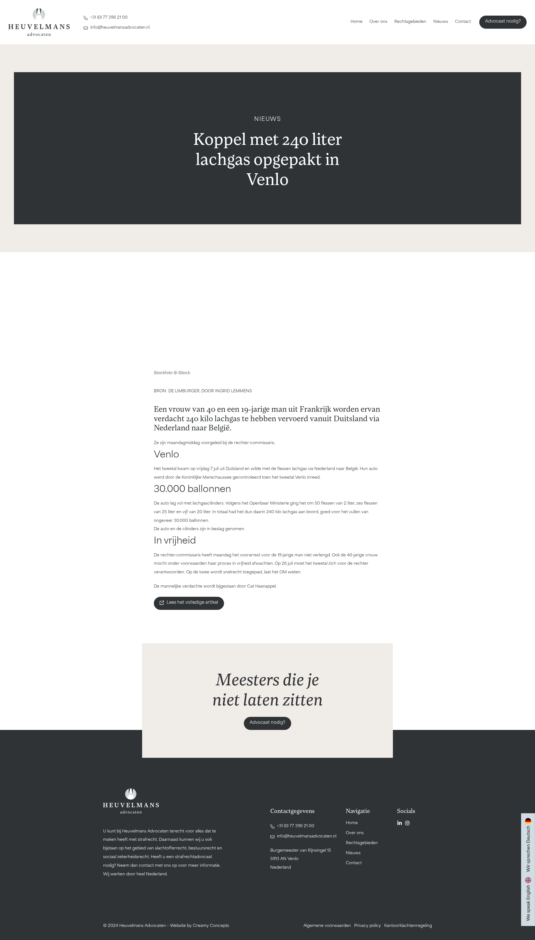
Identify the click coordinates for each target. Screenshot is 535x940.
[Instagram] (407, 822)
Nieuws (440, 22)
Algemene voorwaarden (327, 926)
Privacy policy (367, 926)
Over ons (378, 22)
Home (357, 22)
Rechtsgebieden (410, 22)
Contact (463, 22)
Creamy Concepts (211, 926)
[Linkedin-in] (399, 822)
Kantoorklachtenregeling (408, 926)
